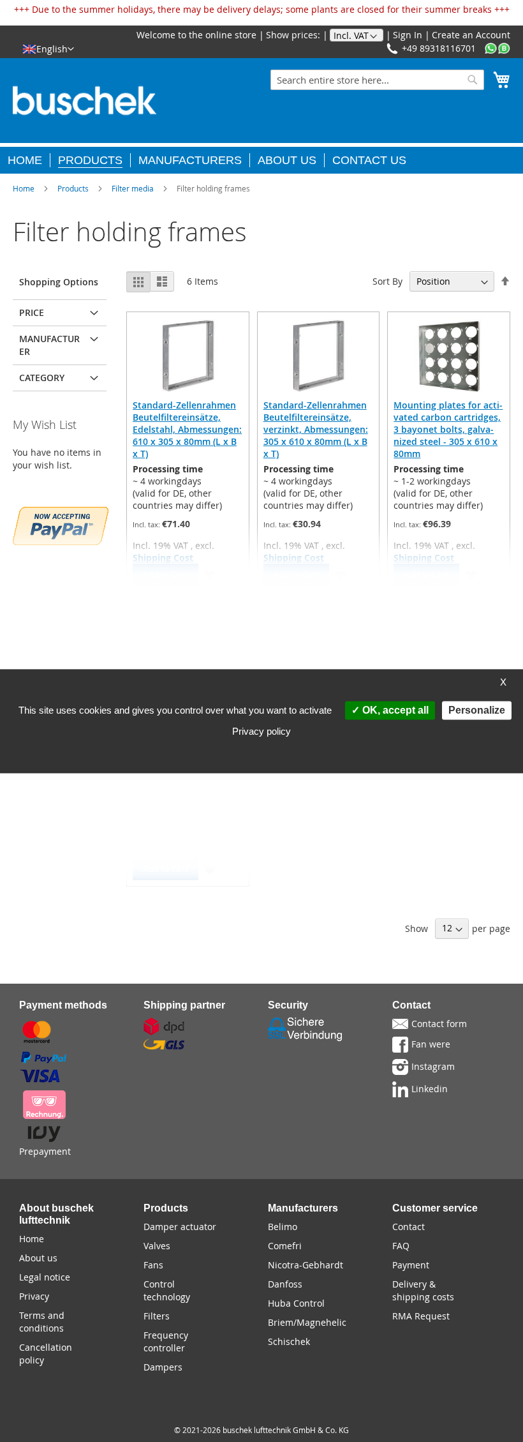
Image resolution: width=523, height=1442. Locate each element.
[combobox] (377, 80)
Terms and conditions (41, 1321)
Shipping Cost (163, 558)
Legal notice (44, 1277)
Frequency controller (166, 1341)
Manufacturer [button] (49, 345)
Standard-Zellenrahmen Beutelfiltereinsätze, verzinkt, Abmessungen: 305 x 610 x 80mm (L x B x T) (315, 429)
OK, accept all (394, 710)
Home (23, 188)
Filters (157, 1316)
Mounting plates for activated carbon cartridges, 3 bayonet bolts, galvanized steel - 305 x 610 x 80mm (448, 429)
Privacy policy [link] (261, 731)
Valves (157, 1246)
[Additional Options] (60, 524)
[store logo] (84, 100)
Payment (410, 1265)
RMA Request (421, 1316)
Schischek (289, 1341)
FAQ (400, 1246)
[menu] (261, 158)
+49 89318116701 (439, 48)
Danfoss (285, 1284)
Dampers (163, 1367)
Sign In (407, 35)
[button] (48, 48)
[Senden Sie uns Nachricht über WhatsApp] (497, 49)
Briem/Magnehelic (307, 1322)
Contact (408, 1226)
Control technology (167, 1290)
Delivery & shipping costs (423, 1290)
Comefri (285, 1246)
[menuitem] (29, 160)
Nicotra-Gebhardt (305, 1265)
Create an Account (471, 35)
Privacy (34, 1296)
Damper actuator (180, 1226)
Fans (153, 1265)
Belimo (282, 1226)
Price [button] (31, 312)
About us (38, 1258)
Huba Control (296, 1303)
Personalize (476, 710)
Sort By (387, 281)
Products (73, 188)
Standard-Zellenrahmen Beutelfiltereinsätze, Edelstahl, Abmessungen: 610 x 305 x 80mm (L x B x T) (187, 429)
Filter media (133, 188)
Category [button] (41, 378)
